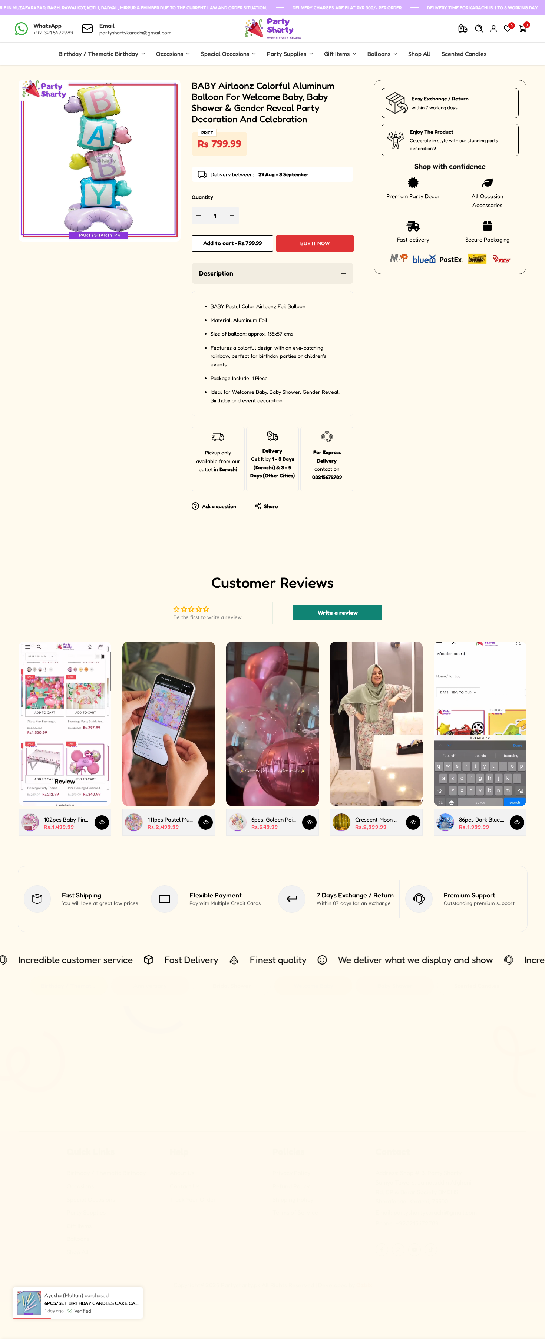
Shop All (78, 1252)
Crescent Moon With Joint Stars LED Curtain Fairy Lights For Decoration (377, 819)
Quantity (202, 197)
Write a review (338, 612)
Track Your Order (193, 1199)
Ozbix (364, 1285)
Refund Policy (291, 1186)
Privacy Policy (291, 1172)
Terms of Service (295, 1212)
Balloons (78, 1238)
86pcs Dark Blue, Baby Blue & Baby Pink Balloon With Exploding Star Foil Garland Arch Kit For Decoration (481, 819)
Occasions (80, 1186)
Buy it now (315, 243)
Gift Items (79, 1225)
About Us (182, 1172)
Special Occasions (91, 1199)
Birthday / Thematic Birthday (106, 1172)
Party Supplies (86, 1212)
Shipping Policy (292, 1199)
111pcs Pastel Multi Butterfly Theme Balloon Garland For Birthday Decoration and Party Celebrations (170, 819)
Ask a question (218, 506)
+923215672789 (417, 1223)
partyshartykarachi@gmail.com (435, 1212)
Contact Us (184, 1186)
